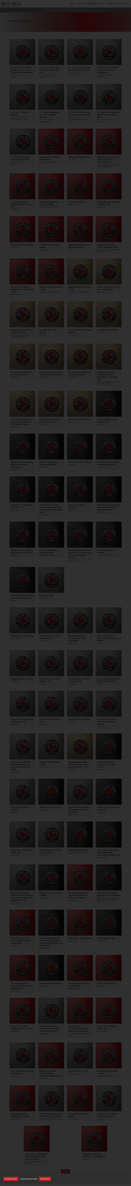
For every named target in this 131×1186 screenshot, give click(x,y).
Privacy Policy (45, 1179)
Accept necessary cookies (28, 1179)
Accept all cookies (11, 1179)
